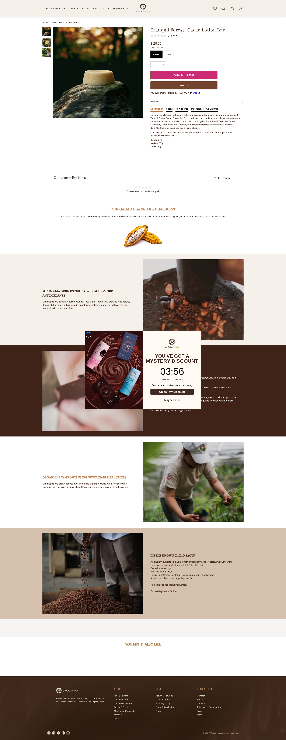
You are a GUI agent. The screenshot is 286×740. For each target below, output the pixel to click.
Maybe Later (172, 400)
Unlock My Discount (172, 391)
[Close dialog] (88, 334)
